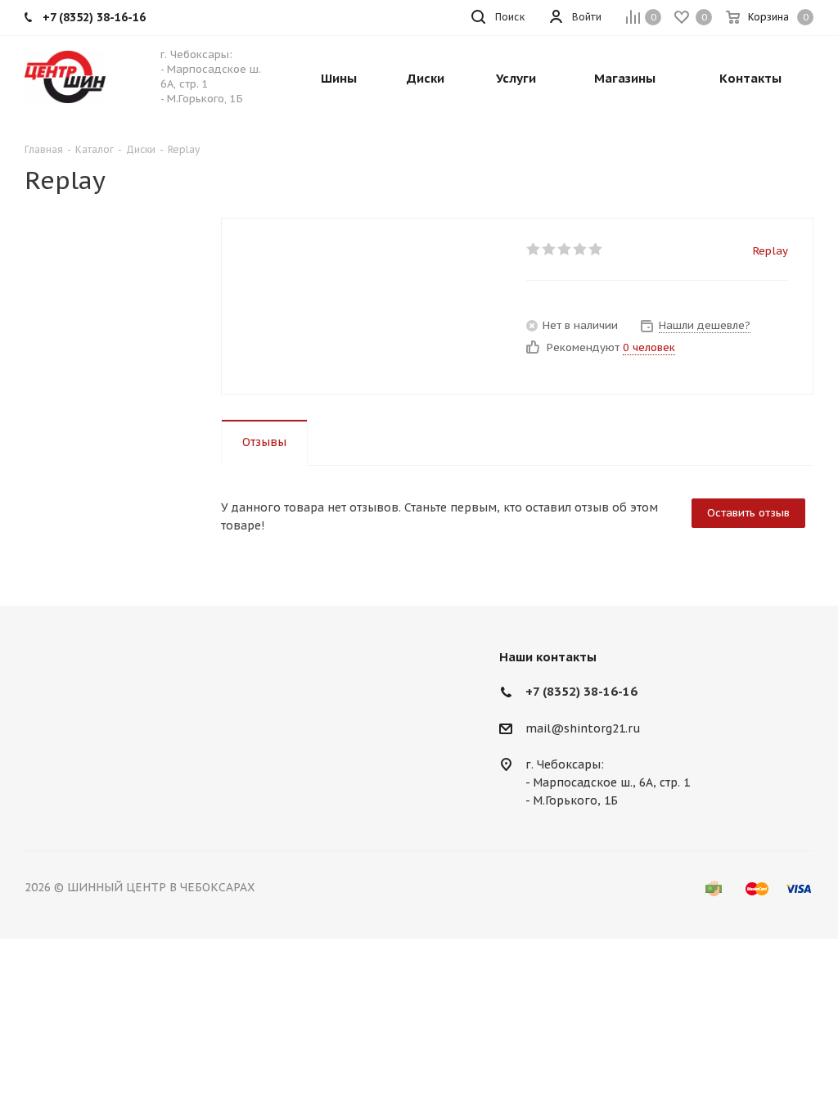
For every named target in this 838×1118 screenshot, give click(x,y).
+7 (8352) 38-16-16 (581, 691)
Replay (770, 251)
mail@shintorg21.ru (583, 728)
